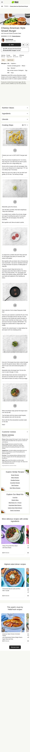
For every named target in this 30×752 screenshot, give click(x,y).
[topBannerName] (15, 11)
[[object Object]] (23, 44)
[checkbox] (1, 36)
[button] (15, 113)
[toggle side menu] (2, 2)
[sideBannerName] (15, 95)
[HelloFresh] (15, 2)
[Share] (27, 44)
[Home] (2, 6)
